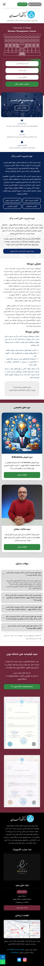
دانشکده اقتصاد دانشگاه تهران (22, 899)
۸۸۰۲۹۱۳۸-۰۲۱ (11, 950)
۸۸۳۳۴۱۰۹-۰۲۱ (14, 953)
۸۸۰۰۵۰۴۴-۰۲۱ (20, 950)
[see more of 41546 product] (22, 505)
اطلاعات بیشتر (22, 475)
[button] (4, 4)
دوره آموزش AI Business (22, 457)
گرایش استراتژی (31, 206)
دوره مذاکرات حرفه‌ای (22, 529)
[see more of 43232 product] (22, 433)
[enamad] (22, 867)
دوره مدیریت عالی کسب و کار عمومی (22, 251)
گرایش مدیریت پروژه (12, 200)
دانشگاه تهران (22, 896)
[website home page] (22, 16)
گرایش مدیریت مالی (31, 200)
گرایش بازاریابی (12, 206)
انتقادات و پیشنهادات (22, 902)
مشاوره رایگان (22, 892)
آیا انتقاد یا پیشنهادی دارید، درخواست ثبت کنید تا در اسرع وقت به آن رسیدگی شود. (22, 637)
